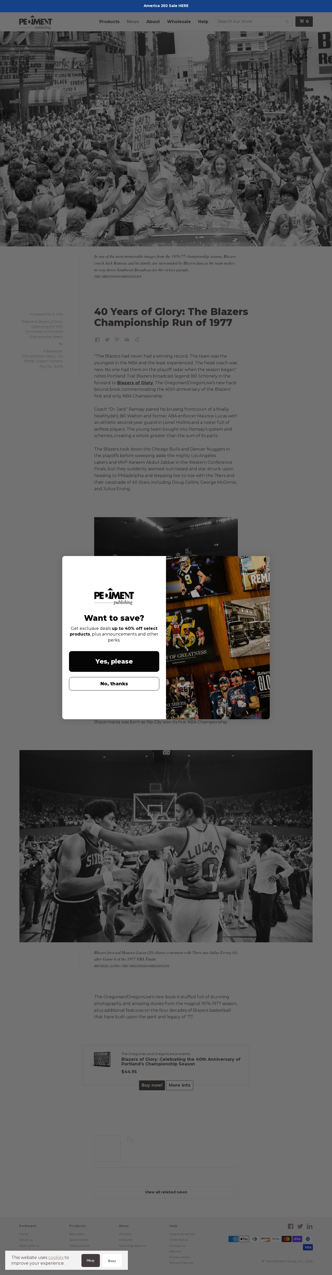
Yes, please (114, 661)
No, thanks (114, 684)
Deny (112, 1261)
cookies (56, 1257)
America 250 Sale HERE (166, 6)
